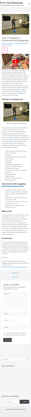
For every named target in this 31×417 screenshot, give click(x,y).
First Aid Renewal (11, 2)
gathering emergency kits (12, 186)
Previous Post (15, 273)
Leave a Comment (7, 43)
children (11, 141)
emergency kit (22, 93)
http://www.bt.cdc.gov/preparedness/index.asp (15, 267)
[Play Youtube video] (15, 61)
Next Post (15, 277)
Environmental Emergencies (21, 43)
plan (12, 219)
